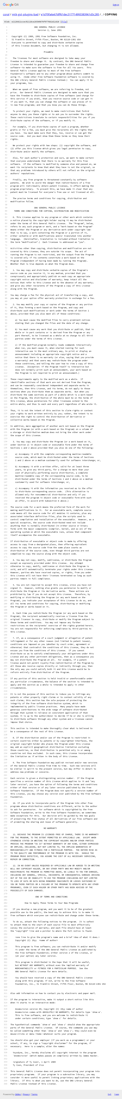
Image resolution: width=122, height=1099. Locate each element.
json (116, 1094)
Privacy (26, 1094)
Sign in (116, 4)
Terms (34, 1094)
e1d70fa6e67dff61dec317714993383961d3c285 (70, 14)
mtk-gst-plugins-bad (25, 14)
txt (109, 1094)
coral (6, 14)
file (64, 21)
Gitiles (18, 1094)
